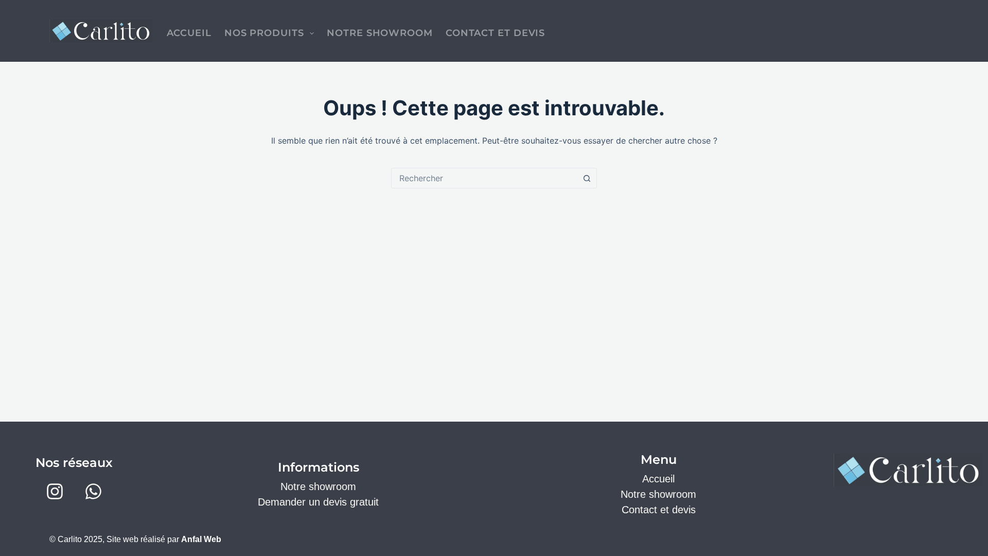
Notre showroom (318, 486)
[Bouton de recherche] (586, 178)
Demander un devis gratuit (318, 502)
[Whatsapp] (94, 491)
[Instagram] (55, 491)
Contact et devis (495, 33)
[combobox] (484, 178)
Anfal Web (201, 539)
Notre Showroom (380, 33)
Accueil (189, 33)
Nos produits (264, 33)
